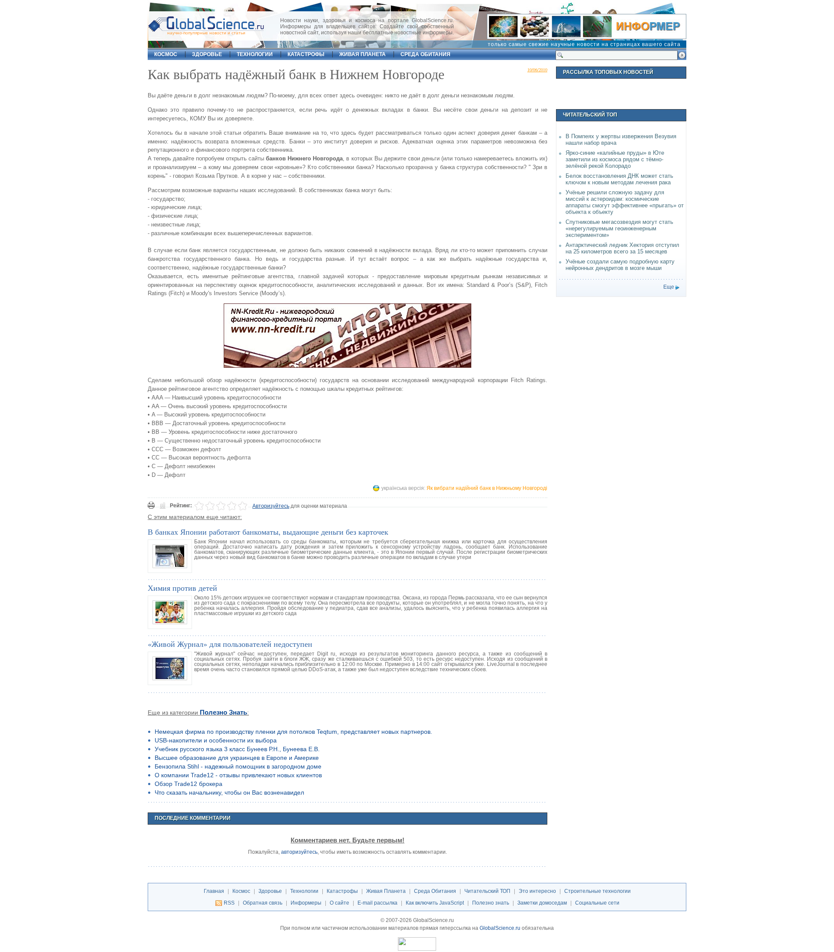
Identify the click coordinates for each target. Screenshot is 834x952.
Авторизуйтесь (270, 506)
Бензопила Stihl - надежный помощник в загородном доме (238, 766)
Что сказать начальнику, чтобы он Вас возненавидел (229, 792)
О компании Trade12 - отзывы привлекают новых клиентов (238, 775)
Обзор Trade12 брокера (188, 783)
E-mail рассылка (377, 903)
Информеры (306, 903)
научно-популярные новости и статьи (206, 32)
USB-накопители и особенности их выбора (216, 740)
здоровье (207, 54)
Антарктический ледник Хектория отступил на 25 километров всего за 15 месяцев (622, 248)
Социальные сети (597, 903)
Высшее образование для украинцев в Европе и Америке (237, 757)
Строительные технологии (597, 891)
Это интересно (537, 891)
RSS (229, 903)
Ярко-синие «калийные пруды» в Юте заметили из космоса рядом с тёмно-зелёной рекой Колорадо (615, 159)
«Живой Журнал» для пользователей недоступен (230, 644)
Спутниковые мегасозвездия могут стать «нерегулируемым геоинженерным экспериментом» (619, 228)
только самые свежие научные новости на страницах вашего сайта (584, 44)
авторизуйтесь (299, 852)
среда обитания (425, 54)
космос (165, 54)
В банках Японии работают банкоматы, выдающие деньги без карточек (268, 531)
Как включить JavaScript (435, 903)
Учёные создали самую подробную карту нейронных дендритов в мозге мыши (620, 264)
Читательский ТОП (487, 891)
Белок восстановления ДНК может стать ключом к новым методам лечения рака (619, 179)
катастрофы (306, 54)
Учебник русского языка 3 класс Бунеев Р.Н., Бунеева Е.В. (237, 749)
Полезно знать (223, 712)
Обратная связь (262, 903)
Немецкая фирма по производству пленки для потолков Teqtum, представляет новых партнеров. (293, 731)
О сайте (339, 903)
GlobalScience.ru (500, 928)
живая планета (362, 54)
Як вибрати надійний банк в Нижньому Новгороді (487, 488)
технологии (255, 54)
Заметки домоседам (542, 903)
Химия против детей (182, 588)
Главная (214, 891)
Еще (668, 287)
